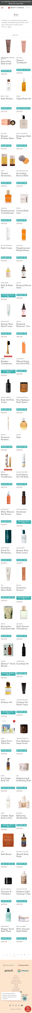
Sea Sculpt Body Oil (6, 779)
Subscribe (22, 1000)
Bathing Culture (22, 851)
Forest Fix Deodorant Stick (6, 551)
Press (16, 984)
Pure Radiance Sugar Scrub (23, 742)
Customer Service (16, 983)
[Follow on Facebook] (13, 1005)
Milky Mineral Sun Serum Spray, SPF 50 (7, 513)
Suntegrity (20, 358)
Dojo (18, 437)
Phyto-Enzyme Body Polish (23, 930)
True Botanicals (22, 170)
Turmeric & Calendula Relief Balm (6, 892)
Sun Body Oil (22, 663)
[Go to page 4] (28, 954)
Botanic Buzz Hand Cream (7, 325)
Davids (3, 434)
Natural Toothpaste (21, 61)
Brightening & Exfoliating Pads (23, 779)
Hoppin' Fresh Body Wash (7, 930)
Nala (2, 170)
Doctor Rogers (6, 245)
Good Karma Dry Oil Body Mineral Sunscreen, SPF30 (22, 475)
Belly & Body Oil (7, 286)
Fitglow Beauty (21, 509)
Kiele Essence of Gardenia (22, 627)
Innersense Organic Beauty (8, 58)
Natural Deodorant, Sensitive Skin (7, 174)
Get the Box (28, 1009)
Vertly (3, 623)
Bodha (18, 585)
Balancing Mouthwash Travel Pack (21, 816)
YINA (2, 851)
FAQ (16, 976)
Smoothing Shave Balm (6, 589)
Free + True (5, 96)
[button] (24, 998)
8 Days (18, 282)
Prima (18, 208)
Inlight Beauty (6, 397)
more (9, 27)
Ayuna (18, 434)
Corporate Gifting (16, 981)
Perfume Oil (6, 702)
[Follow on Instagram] (10, 1005)
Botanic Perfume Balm (7, 137)
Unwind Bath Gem (22, 211)
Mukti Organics (21, 133)
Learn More (4, 73)
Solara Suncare (22, 472)
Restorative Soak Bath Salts (8, 627)
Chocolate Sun (21, 889)
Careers (16, 987)
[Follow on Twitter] (19, 1005)
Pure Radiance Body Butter (23, 401)
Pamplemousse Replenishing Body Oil (23, 249)
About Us (16, 977)
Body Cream (6, 248)
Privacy (16, 986)
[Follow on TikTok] (16, 1005)
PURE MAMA (4, 282)
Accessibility (16, 989)
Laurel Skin (20, 661)
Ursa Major (5, 321)
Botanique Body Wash (23, 137)
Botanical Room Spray (23, 286)
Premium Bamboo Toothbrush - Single (7, 438)
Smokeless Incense (21, 589)
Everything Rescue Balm (22, 174)
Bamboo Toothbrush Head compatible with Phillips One (7, 362)
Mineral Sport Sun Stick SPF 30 (22, 362)
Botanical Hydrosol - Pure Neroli (23, 325)
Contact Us (16, 978)
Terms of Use (16, 991)
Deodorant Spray (21, 513)
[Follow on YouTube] (22, 1005)
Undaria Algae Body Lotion (7, 816)
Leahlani (4, 208)
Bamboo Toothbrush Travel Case (6, 475)
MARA (2, 775)
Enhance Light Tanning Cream (23, 892)
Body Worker (7, 98)
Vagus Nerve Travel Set (6, 742)
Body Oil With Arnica (7, 401)
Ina (2, 585)
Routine (19, 57)
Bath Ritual (6, 854)
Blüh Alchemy (21, 926)
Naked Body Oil (23, 98)
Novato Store (16, 980)
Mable (3, 358)
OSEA (2, 738)
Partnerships (16, 990)
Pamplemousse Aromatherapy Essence (8, 211)
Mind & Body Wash (22, 855)
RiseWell (19, 813)
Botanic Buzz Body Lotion (22, 551)
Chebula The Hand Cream (22, 703)
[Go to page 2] (4, 954)
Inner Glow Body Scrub (6, 62)
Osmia (18, 96)
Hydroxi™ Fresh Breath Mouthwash (8, 664)
